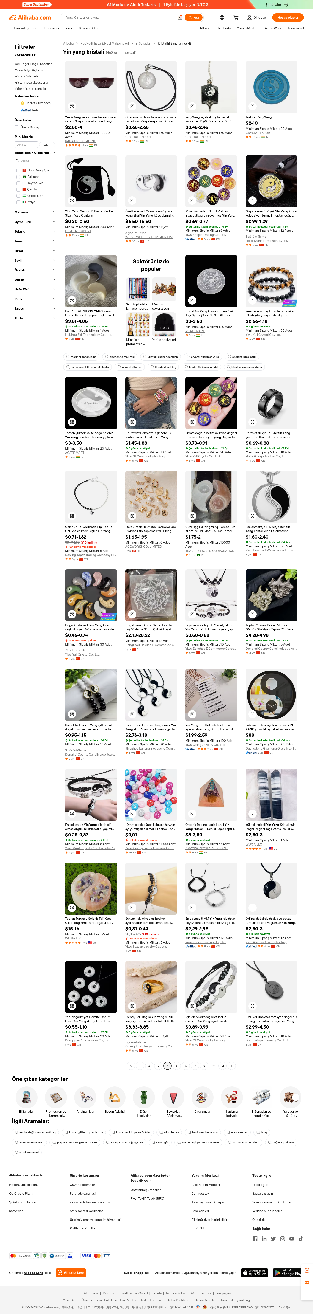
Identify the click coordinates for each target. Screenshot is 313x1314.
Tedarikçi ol (260, 1185)
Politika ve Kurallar (82, 1228)
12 (222, 1065)
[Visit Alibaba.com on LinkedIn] (264, 1238)
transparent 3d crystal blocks (90, 367)
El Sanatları (143, 43)
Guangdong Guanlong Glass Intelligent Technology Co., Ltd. (272, 748)
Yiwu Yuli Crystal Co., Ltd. (263, 334)
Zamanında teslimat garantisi (90, 1202)
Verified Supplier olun (267, 1211)
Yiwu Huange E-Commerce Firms (269, 550)
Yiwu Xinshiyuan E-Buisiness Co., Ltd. (151, 848)
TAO (192, 1293)
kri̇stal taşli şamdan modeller (200, 1142)
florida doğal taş (165, 367)
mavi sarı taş (239, 1132)
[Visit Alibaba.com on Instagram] (282, 1238)
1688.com (109, 1293)
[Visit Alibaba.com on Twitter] (273, 1238)
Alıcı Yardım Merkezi (206, 1185)
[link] (307, 1270)
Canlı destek (200, 1193)
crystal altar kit (132, 367)
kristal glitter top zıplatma (86, 1132)
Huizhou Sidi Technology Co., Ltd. (88, 334)
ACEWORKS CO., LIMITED (143, 546)
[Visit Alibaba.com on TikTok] (301, 1238)
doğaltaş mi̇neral (283, 1142)
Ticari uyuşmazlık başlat (208, 1202)
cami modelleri (29, 1152)
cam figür (162, 1142)
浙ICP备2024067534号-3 (273, 1307)
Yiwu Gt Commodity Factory (145, 456)
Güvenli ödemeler (82, 1185)
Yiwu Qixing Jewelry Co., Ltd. (205, 745)
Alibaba (68, 43)
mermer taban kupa (83, 356)
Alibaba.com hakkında (26, 1175)
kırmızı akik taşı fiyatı (246, 1142)
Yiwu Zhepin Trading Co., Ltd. (205, 235)
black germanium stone (246, 367)
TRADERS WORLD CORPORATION (209, 551)
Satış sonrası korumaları (86, 1211)
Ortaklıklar (259, 1219)
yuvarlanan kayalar (31, 1142)
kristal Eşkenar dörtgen (163, 356)
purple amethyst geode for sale (77, 1142)
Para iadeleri (200, 1211)
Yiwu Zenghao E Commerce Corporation (211, 648)
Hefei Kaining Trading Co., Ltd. (267, 240)
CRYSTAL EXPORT (138, 137)
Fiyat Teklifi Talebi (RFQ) (147, 1198)
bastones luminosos (205, 1132)
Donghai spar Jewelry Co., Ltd (267, 1040)
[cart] (236, 18)
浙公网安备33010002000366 (231, 1307)
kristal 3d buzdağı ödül (203, 367)
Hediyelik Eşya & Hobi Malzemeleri (104, 43)
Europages (223, 1293)
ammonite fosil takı (122, 356)
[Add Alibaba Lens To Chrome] (71, 1272)
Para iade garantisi (83, 1193)
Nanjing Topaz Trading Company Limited (91, 555)
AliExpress (91, 1293)
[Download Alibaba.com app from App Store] (254, 1272)
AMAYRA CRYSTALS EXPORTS (206, 848)
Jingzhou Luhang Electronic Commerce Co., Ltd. (151, 748)
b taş (264, 1132)
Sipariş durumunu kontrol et (272, 1202)
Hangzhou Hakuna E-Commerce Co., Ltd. (151, 645)
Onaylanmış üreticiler (146, 1190)
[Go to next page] (232, 1066)
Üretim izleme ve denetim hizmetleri (95, 1219)
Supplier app (133, 1273)
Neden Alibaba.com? (23, 1185)
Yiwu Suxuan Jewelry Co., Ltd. (146, 946)
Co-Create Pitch (21, 1193)
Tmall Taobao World (134, 1293)
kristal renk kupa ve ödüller (133, 1132)
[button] (180, 17)
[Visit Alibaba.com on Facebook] (255, 1238)
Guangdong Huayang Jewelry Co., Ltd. (151, 1046)
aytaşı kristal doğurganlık (127, 1142)
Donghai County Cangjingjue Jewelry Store (272, 648)
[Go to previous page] (131, 1066)
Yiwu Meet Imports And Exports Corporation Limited (91, 848)
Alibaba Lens (33, 1273)
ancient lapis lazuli (244, 356)
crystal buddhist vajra (205, 356)
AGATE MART (195, 331)
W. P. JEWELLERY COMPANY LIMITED (151, 237)
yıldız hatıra (171, 1132)
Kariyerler (16, 1211)
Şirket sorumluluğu (22, 1202)
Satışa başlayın (262, 1193)
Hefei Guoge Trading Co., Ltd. (266, 456)
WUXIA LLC (254, 844)
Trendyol (205, 1293)
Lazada (157, 1293)
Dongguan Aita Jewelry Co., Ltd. (87, 1040)
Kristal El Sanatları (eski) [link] (174, 43)
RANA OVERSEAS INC (80, 141)
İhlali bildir (199, 1228)
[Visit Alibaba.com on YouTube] (291, 1238)
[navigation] (35, 555)
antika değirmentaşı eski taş (37, 1132)
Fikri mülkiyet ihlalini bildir (209, 1219)
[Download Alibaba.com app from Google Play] (288, 1272)
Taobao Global (175, 1293)
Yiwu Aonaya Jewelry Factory (266, 942)
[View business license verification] (198, 1307)
